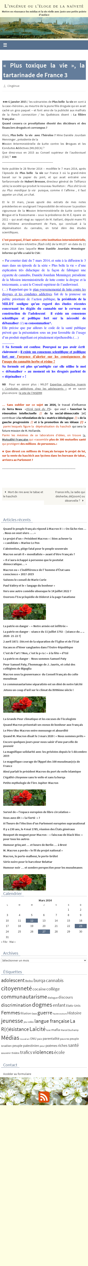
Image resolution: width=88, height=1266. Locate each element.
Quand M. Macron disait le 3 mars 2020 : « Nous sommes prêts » (44, 735)
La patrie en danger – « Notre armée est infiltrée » (35, 625)
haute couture (60, 1012)
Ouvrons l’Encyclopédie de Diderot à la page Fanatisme (39, 596)
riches (62, 1044)
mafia (55, 1028)
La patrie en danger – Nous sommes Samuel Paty (34, 658)
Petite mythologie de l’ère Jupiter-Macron (30, 782)
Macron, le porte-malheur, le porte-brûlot (30, 855)
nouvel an (24, 1038)
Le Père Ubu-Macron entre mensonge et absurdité (35, 729)
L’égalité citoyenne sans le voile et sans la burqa (34, 776)
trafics (26, 1051)
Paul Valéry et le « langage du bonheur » (29, 584)
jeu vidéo (29, 1020)
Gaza (34, 1012)
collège (53, 988)
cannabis (54, 979)
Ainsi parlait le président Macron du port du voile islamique (42, 771)
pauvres (64, 1038)
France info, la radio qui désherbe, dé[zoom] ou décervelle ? (70, 495)
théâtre (15, 1051)
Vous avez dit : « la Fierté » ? (21, 817)
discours (65, 996)
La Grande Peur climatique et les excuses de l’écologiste (39, 718)
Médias (10, 1036)
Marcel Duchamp (70, 1029)
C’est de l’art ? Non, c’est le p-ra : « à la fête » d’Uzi (35, 652)
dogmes (42, 1003)
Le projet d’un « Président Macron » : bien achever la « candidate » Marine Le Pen (37, 540)
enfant (59, 1004)
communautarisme (24, 995)
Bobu (29, 980)
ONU (33, 1037)
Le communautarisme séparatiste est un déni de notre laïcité (42, 683)
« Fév (4, 941)
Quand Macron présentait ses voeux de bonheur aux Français (43, 724)
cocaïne (39, 987)
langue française (51, 1020)
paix (39, 1038)
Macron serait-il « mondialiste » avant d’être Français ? (39, 553)
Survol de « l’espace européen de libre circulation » (36, 811)
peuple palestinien (25, 1045)
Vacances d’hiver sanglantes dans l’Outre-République (38, 646)
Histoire (74, 1012)
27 (44, 930)
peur (42, 1044)
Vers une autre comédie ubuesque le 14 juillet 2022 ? (37, 590)
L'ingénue (13, 86)
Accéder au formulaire (17, 1073)
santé (73, 1044)
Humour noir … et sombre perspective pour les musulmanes (42, 866)
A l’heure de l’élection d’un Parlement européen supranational (44, 822)
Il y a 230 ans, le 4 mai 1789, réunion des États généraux (39, 828)
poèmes (51, 1044)
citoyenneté (16, 987)
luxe (48, 1029)
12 (31, 919)
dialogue (53, 997)
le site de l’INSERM (30, 392)
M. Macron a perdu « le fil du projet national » (33, 849)
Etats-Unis (73, 1004)
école (59, 1051)
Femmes (10, 1011)
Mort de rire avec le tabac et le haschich (23, 493)
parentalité (51, 1037)
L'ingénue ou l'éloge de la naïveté (44, 6)
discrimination (16, 1004)
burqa (39, 979)
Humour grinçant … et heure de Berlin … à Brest (35, 844)
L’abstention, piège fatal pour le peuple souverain (35, 547)
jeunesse (12, 1019)
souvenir (6, 1052)
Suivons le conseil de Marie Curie (24, 579)
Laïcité (37, 1027)
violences (43, 1051)
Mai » (12, 941)
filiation (26, 1012)
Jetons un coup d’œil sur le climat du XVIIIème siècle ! (38, 689)
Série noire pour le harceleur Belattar (27, 861)
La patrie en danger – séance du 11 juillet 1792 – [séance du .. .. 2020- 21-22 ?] (43, 633)
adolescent (13, 979)
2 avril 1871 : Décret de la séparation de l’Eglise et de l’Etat (41, 641)
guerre (44, 1011)
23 (80, 925)
